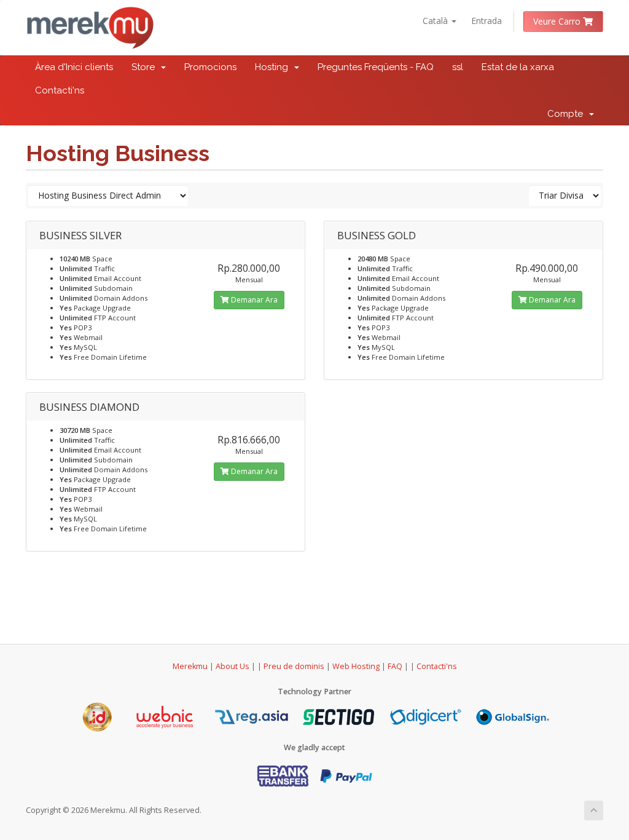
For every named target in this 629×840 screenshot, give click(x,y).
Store (145, 67)
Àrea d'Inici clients (74, 67)
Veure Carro (558, 21)
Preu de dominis (294, 666)
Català (436, 20)
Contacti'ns (59, 90)
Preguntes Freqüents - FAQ (376, 67)
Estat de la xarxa (518, 67)
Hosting (274, 67)
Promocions (210, 67)
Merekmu (190, 666)
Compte (567, 113)
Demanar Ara (253, 300)
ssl (457, 67)
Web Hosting (356, 666)
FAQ (396, 666)
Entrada (486, 20)
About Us (232, 666)
